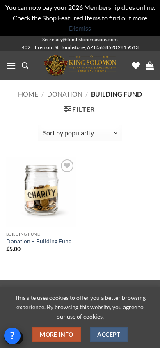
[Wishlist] (136, 65)
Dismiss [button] (80, 28)
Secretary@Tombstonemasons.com (80, 39)
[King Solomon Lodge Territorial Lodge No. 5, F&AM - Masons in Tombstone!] (80, 65)
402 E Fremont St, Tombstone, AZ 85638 (65, 47)
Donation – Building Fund (39, 241)
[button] (11, 66)
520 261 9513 (123, 47)
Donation (64, 94)
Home (28, 94)
